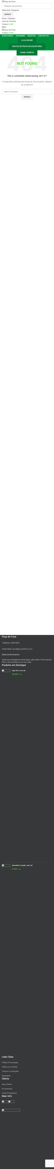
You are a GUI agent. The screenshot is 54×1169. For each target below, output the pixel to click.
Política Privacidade (10, 1062)
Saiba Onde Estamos (11, 654)
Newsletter (6, 1076)
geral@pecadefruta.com (22, 649)
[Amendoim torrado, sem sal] (6, 959)
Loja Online (27, 40)
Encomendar (7, 1089)
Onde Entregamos (9, 1093)
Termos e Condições (10, 1071)
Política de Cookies (9, 1067)
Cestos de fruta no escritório (27, 46)
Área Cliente (7, 1084)
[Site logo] (8, 1)
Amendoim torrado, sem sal (22, 865)
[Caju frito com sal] (6, 764)
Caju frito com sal (18, 670)
